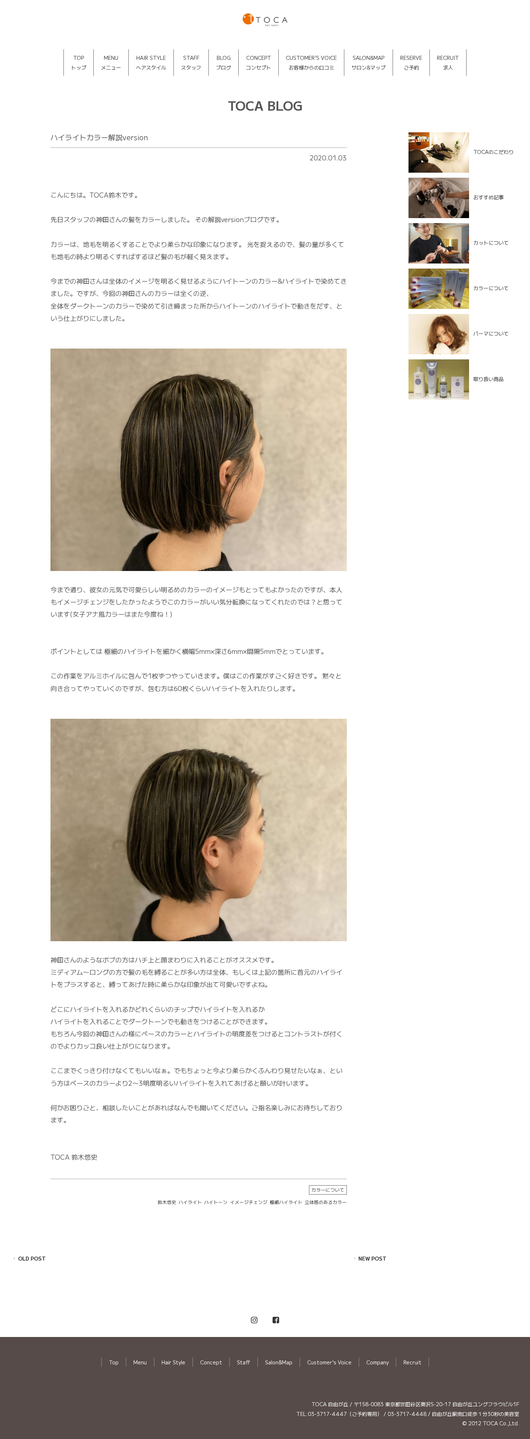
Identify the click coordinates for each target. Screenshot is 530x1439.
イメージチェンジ (249, 1202)
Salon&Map (278, 1362)
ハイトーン (216, 1202)
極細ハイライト (286, 1202)
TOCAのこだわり (493, 151)
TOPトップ (78, 62)
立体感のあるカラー (326, 1202)
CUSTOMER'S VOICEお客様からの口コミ (311, 62)
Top (114, 1362)
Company (377, 1362)
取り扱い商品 (488, 378)
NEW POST (372, 1258)
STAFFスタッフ (191, 62)
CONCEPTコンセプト (258, 62)
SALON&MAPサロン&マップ (368, 62)
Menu (140, 1362)
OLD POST (32, 1258)
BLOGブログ (223, 62)
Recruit (412, 1362)
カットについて (491, 242)
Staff (243, 1362)
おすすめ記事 (488, 197)
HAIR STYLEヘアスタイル (151, 62)
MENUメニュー (111, 62)
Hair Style (173, 1362)
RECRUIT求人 (448, 62)
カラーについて (328, 1189)
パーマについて (491, 333)
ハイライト (190, 1202)
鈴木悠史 (167, 1202)
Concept (211, 1362)
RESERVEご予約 (411, 62)
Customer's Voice (329, 1362)
